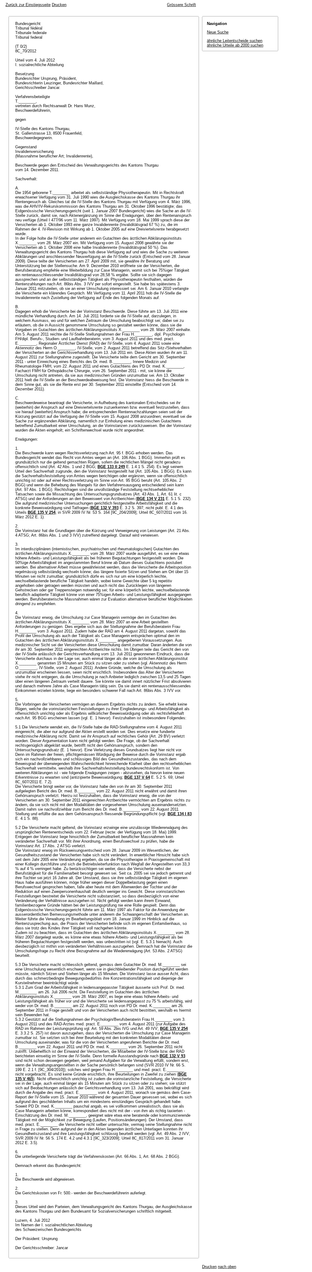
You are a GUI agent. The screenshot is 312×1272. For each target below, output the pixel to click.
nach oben (227, 1266)
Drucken (59, 4)
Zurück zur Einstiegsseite (28, 4)
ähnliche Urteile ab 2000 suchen (235, 45)
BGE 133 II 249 (111, 466)
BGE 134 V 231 (151, 498)
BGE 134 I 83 (180, 814)
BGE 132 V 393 (105, 508)
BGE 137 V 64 (137, 777)
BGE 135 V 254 (41, 512)
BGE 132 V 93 (172, 1056)
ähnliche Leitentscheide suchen (234, 40)
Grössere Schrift (181, 4)
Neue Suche (218, 32)
